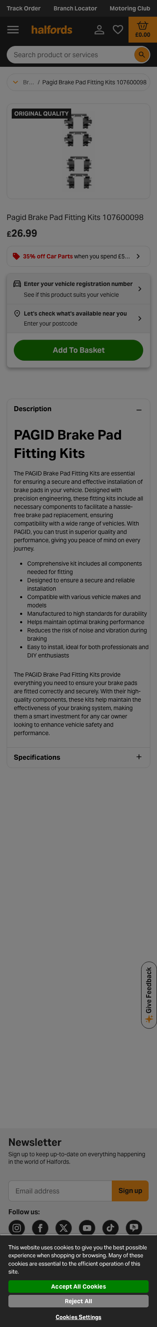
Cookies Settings (78, 1317)
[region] (78, 1280)
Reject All (78, 1301)
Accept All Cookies (78, 1286)
